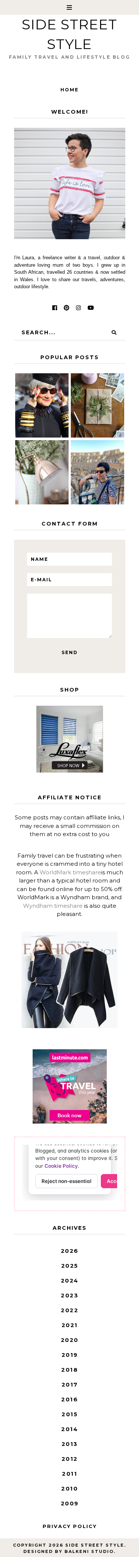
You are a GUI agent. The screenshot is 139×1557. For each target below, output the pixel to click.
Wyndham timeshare (53, 905)
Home (69, 89)
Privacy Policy (70, 1526)
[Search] (114, 332)
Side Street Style (94, 1545)
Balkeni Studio (89, 1551)
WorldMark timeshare (70, 872)
